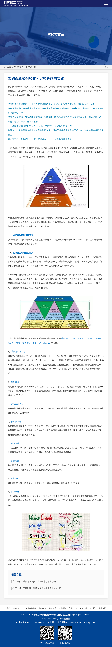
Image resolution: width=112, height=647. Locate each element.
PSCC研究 (18, 67)
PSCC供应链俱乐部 (88, 608)
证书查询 (62, 608)
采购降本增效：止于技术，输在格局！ (40, 581)
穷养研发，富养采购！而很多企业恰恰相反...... (44, 588)
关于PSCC (73, 608)
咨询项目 (42, 608)
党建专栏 (102, 608)
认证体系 (52, 608)
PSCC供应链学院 (29, 608)
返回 (107, 67)
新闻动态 (16, 608)
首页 (9, 67)
